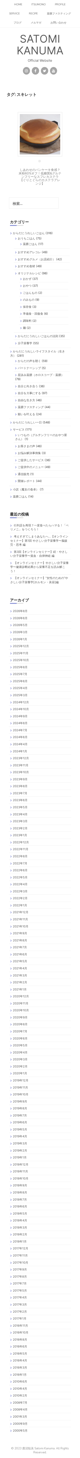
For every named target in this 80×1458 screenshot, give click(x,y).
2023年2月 (20, 828)
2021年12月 (20, 912)
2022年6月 (20, 870)
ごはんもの (30, 292)
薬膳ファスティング (59, 13)
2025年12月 (21, 646)
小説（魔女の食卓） (26, 489)
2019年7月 (20, 1115)
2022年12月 (21, 842)
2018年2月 (20, 1234)
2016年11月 (20, 1325)
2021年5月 (20, 961)
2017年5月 (20, 1290)
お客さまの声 (26, 446)
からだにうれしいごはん (29, 233)
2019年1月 (20, 1157)
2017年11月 (20, 1255)
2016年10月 (20, 1332)
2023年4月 (20, 814)
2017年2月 (20, 1311)
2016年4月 (20, 1360)
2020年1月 (20, 1073)
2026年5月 (20, 625)
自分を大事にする (29, 393)
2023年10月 (21, 772)
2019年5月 (20, 1129)
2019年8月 (20, 1108)
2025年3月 (20, 695)
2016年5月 (20, 1353)
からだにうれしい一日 (27, 422)
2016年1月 (20, 1374)
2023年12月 (21, 758)
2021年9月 (20, 933)
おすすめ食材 (26, 266)
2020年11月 (20, 1003)
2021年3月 (20, 975)
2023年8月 (20, 786)
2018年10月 (20, 1178)
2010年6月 (20, 1381)
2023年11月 (20, 765)
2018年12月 (20, 1164)
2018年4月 (20, 1220)
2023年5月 (20, 807)
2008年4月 (20, 1409)
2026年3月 (20, 632)
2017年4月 (20, 1297)
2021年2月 (20, 982)
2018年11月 (20, 1171)
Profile (60, 4)
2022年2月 (20, 898)
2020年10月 (21, 1010)
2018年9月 (20, 1185)
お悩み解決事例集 (29, 453)
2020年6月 (20, 1038)
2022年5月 (20, 877)
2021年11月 (20, 919)
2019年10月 (20, 1094)
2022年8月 (20, 856)
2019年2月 (20, 1150)
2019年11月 (20, 1087)
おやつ (27, 285)
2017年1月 (19, 1318)
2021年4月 (20, 968)
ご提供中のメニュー (31, 467)
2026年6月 (20, 618)
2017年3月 (20, 1304)
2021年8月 (20, 940)
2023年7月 (20, 793)
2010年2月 (20, 1395)
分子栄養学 (25, 343)
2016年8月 (20, 1339)
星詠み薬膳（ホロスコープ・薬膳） (41, 375)
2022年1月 (20, 905)
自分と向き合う (28, 386)
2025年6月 (20, 681)
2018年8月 (20, 1192)
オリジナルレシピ (29, 273)
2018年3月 (20, 1227)
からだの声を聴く (29, 361)
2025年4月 (20, 688)
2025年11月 (20, 653)
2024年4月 (20, 744)
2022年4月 (20, 884)
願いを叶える (26, 414)
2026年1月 (20, 639)
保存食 (27, 306)
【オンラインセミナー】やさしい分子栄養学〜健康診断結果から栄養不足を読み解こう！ (39, 567)
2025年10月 (21, 660)
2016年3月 (20, 1367)
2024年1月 (20, 751)
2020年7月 (20, 1031)
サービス (18, 429)
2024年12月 (21, 702)
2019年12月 (20, 1080)
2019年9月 (20, 1101)
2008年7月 (20, 1402)
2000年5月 (20, 1430)
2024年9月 (20, 716)
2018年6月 (20, 1206)
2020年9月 (20, 1017)
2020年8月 (20, 1024)
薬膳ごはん (30, 244)
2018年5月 (20, 1213)
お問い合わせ (58, 22)
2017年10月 (20, 1262)
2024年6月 (20, 737)
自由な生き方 (26, 400)
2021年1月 (20, 989)
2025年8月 (20, 667)
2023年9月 (20, 779)
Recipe (33, 13)
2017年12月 (20, 1248)
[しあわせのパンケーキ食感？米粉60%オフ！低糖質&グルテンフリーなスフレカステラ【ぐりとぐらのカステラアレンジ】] (40, 134)
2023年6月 (20, 800)
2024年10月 (21, 709)
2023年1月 (20, 835)
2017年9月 (20, 1269)
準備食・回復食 (33, 313)
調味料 (27, 320)
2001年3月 (20, 1416)
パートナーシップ (29, 368)
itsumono (38, 4)
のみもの (28, 299)
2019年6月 (20, 1122)
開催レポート (26, 481)
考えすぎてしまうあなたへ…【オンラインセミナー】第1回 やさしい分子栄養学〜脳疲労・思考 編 (39, 540)
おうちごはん (26, 238)
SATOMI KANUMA (40, 44)
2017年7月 (20, 1283)
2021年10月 (20, 926)
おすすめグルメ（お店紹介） (36, 259)
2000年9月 (20, 1423)
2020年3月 (20, 1059)
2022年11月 (20, 849)
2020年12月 (21, 996)
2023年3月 (20, 821)
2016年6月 (20, 1346)
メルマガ (36, 22)
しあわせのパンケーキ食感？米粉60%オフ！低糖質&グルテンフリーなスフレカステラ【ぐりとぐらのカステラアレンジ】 (40, 176)
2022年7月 (20, 863)
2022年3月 (20, 891)
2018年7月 (20, 1199)
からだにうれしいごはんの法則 (38, 336)
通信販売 (23, 474)
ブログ (18, 22)
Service (14, 13)
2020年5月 (20, 1045)
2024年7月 (20, 730)
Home (18, 4)
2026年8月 (20, 611)
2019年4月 (20, 1136)
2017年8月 (20, 1276)
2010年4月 (20, 1388)
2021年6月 (20, 954)
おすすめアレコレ (29, 252)
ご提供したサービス (31, 460)
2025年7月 (20, 674)
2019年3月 (20, 1143)
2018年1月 (20, 1241)
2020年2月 (20, 1066)
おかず (27, 279)
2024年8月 (20, 723)
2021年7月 (20, 947)
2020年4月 (20, 1052)
